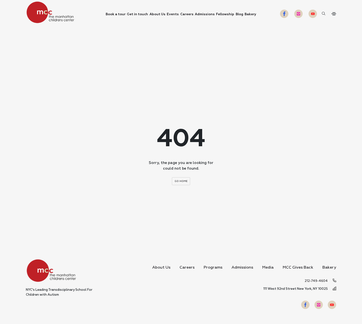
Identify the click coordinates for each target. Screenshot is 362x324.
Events (173, 14)
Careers (187, 14)
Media (268, 268)
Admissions (205, 14)
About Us (157, 14)
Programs (213, 268)
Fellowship (225, 14)
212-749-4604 (316, 281)
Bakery (250, 14)
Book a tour (116, 14)
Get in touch (137, 14)
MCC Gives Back (298, 268)
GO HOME (181, 181)
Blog (239, 14)
